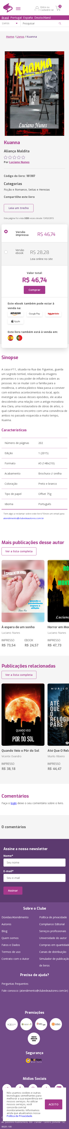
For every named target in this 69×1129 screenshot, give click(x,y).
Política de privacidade (53, 917)
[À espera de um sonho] (23, 591)
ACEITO (53, 1104)
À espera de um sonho (18, 627)
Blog (4, 931)
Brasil (5, 17)
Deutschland (42, 17)
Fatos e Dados (11, 945)
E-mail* (8, 871)
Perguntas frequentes (15, 983)
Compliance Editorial (52, 924)
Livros (20, 36)
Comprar (34, 290)
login (14, 803)
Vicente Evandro (11, 756)
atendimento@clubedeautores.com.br (23, 518)
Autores (6, 924)
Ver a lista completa (19, 551)
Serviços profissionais (52, 931)
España (28, 17)
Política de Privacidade (19, 1116)
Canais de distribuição (52, 952)
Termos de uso (11, 952)
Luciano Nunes (19, 162)
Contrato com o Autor (15, 959)
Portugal (16, 17)
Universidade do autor (53, 938)
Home (10, 36)
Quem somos (10, 938)
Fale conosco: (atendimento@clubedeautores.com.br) (35, 990)
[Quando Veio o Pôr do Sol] (23, 715)
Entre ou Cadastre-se (47, 8)
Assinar (13, 890)
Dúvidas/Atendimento (15, 917)
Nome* (8, 855)
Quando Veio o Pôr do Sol (20, 750)
